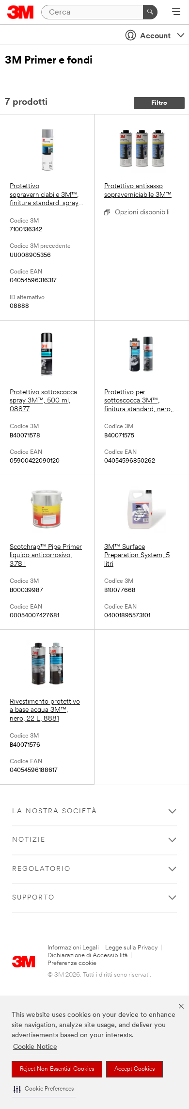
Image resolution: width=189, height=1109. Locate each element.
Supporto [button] (33, 897)
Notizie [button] (29, 840)
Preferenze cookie (71, 963)
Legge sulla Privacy (131, 948)
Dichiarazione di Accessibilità (87, 955)
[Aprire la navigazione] (176, 12)
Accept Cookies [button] (134, 1069)
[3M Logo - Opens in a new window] (20, 12)
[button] (44, 1089)
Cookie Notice (35, 1047)
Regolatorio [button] (41, 869)
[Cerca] (150, 12)
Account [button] (155, 36)
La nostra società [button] (54, 811)
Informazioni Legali (73, 948)
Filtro (159, 103)
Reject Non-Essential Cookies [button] (57, 1069)
